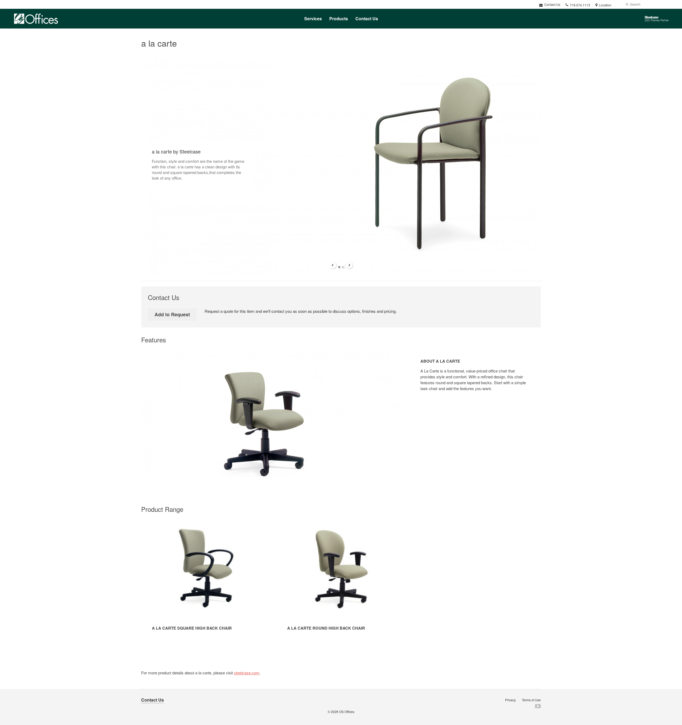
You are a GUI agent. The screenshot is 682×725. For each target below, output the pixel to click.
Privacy (510, 700)
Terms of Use (531, 700)
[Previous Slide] (332, 265)
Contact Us (551, 4)
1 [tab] (339, 267)
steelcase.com (246, 672)
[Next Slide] (349, 265)
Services (313, 18)
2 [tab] (343, 267)
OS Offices (346, 711)
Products (338, 18)
